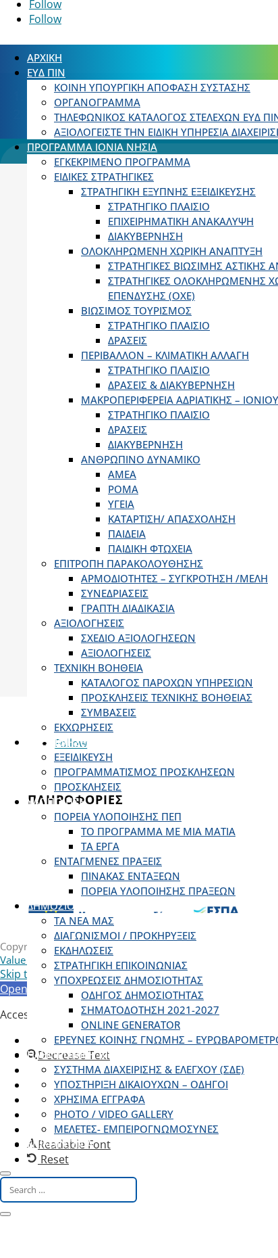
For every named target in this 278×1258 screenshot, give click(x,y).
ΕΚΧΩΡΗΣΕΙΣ (83, 727)
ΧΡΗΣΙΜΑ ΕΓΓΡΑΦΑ (99, 1099)
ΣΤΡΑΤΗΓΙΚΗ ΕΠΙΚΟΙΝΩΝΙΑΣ (121, 965)
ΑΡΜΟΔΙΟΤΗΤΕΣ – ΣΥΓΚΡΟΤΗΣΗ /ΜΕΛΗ (174, 578)
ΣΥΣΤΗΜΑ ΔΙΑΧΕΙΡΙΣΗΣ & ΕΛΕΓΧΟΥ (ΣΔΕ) (149, 1069)
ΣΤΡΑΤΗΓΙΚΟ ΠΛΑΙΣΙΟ (159, 206)
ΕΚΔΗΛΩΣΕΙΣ (83, 950)
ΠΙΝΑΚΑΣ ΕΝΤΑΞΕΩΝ (130, 876)
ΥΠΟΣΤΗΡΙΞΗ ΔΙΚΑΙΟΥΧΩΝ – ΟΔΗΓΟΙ (141, 1084)
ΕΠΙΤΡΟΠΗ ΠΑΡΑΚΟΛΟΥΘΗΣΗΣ (128, 563)
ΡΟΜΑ (123, 489)
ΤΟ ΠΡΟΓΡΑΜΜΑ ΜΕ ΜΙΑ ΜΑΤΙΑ (158, 831)
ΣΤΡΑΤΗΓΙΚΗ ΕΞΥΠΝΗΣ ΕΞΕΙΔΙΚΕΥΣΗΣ (168, 191)
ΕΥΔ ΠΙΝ (46, 72)
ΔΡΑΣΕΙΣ (127, 340)
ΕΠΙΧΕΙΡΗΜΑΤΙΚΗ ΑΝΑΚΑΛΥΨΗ (181, 221)
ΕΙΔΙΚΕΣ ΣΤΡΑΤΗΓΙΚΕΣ (104, 176)
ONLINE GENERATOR (130, 1024)
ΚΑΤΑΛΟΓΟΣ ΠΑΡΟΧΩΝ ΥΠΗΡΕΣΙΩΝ (167, 682)
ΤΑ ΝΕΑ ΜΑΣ (84, 920)
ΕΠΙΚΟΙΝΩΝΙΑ (60, 1143)
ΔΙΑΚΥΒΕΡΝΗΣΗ (145, 236)
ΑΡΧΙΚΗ (44, 57)
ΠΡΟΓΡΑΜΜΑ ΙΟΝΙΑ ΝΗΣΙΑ (92, 147)
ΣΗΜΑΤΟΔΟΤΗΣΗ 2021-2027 (150, 1010)
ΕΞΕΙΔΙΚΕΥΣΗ (83, 757)
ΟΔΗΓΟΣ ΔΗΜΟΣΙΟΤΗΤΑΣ (142, 995)
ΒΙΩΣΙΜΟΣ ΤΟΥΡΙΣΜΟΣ (136, 310)
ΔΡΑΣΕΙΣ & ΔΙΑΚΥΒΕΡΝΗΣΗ (171, 385)
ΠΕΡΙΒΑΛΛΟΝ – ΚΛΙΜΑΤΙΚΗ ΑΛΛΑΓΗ (165, 355)
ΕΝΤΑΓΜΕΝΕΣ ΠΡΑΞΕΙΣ (108, 861)
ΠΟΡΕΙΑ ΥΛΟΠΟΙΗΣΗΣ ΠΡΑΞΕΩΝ (158, 891)
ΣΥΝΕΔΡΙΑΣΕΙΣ (114, 593)
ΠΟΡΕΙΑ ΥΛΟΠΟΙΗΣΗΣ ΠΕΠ (118, 816)
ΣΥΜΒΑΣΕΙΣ (108, 712)
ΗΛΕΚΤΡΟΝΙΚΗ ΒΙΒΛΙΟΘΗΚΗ (94, 1054)
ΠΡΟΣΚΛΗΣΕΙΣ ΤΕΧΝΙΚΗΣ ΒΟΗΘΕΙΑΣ (166, 697)
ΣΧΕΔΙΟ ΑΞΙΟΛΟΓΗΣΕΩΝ (138, 638)
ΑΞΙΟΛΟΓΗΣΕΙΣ (89, 623)
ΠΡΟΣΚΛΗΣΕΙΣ (60, 742)
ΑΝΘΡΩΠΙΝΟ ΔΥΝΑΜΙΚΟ (140, 459)
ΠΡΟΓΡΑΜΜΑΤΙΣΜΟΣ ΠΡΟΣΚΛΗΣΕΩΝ (144, 771)
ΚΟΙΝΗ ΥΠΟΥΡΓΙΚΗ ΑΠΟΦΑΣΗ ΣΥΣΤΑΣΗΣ (152, 87)
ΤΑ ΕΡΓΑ (100, 846)
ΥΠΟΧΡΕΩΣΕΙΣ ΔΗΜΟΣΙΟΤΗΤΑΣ (128, 980)
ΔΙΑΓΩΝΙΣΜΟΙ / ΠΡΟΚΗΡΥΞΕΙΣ (125, 935)
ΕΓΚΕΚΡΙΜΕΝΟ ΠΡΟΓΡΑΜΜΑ (122, 161)
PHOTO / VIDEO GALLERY (113, 1114)
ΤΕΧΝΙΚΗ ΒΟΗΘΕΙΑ (98, 667)
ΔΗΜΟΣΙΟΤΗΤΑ (63, 905)
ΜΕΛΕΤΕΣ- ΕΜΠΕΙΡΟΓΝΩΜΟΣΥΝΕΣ (136, 1129)
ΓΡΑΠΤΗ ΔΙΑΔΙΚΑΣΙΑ (128, 608)
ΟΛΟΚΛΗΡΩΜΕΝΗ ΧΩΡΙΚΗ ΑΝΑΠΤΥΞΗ (171, 251)
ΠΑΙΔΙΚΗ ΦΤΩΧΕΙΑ (150, 548)
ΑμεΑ (122, 474)
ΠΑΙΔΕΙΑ (127, 533)
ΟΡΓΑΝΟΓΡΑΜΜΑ (97, 102)
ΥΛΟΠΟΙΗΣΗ (56, 801)
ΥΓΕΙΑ (121, 504)
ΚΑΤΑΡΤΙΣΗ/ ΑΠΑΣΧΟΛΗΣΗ (171, 519)
